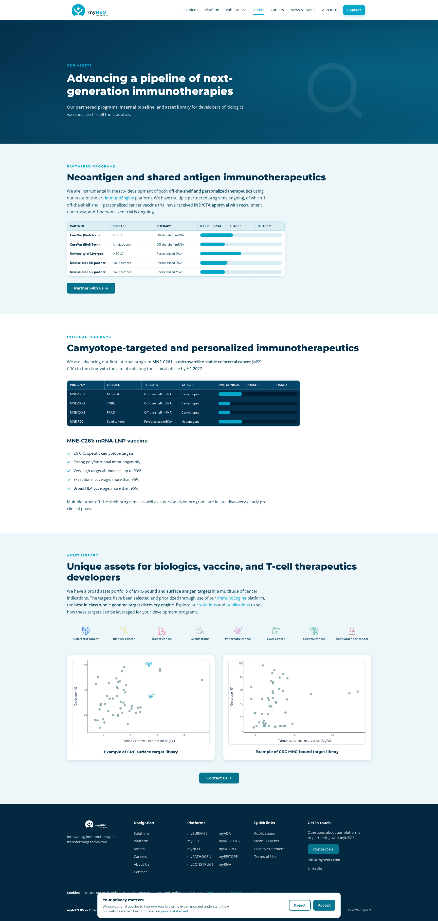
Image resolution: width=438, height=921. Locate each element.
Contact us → (219, 778)
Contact (354, 10)
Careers (277, 9)
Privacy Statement (269, 848)
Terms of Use (265, 856)
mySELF (193, 841)
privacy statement (174, 911)
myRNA (225, 864)
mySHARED (228, 848)
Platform (212, 9)
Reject (300, 905)
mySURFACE (197, 833)
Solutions (190, 9)
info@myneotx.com (324, 859)
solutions (208, 605)
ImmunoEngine (119, 198)
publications (238, 605)
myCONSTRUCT (200, 864)
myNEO (193, 848)
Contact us (323, 849)
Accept (324, 905)
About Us (330, 9)
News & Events (303, 9)
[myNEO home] (91, 10)
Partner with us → (91, 288)
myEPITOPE (228, 856)
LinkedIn (315, 868)
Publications (236, 9)
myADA (225, 833)
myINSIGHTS (229, 841)
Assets (258, 9)
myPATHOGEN (199, 856)
